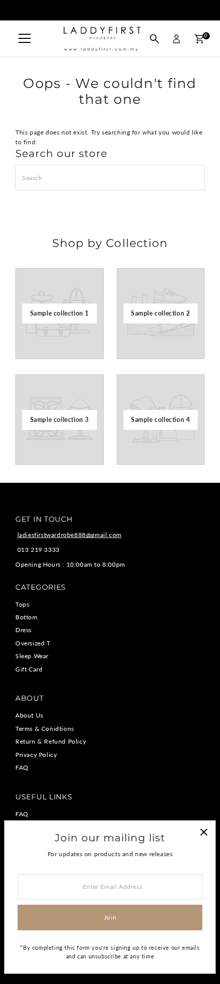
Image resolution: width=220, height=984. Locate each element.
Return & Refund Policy (50, 741)
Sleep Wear (32, 656)
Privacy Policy (36, 754)
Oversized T (33, 643)
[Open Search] (154, 38)
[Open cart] (199, 38)
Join (110, 917)
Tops (22, 604)
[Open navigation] (24, 39)
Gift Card (28, 669)
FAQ (22, 767)
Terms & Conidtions (44, 728)
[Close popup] (203, 832)
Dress (23, 630)
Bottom (26, 617)
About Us (29, 715)
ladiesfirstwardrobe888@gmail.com (69, 535)
